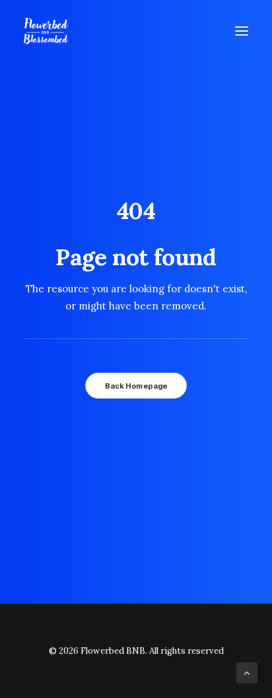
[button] (241, 31)
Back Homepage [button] (136, 386)
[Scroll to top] (246, 672)
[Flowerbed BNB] (46, 31)
